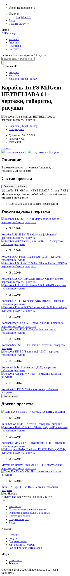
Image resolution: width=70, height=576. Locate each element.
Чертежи (14, 39)
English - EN (23, 17)
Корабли (14, 75)
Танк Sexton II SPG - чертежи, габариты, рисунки (31, 423)
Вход (12, 20)
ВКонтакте (15, 560)
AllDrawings (8, 33)
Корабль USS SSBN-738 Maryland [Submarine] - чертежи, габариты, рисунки (30, 236)
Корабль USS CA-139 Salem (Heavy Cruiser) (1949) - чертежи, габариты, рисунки (32, 280)
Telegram (14, 563)
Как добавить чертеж (21, 544)
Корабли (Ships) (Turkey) (23, 78)
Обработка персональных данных (29, 512)
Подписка (15, 45)
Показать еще (10, 396)
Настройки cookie (19, 515)
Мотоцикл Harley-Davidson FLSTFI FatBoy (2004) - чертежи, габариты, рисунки (32, 466)
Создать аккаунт (19, 23)
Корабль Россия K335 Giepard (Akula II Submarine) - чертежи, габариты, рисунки (32, 324)
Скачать (6, 148)
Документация (18, 541)
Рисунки (14, 42)
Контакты (15, 49)
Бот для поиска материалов (25, 547)
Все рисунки (16, 129)
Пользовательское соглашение (27, 509)
